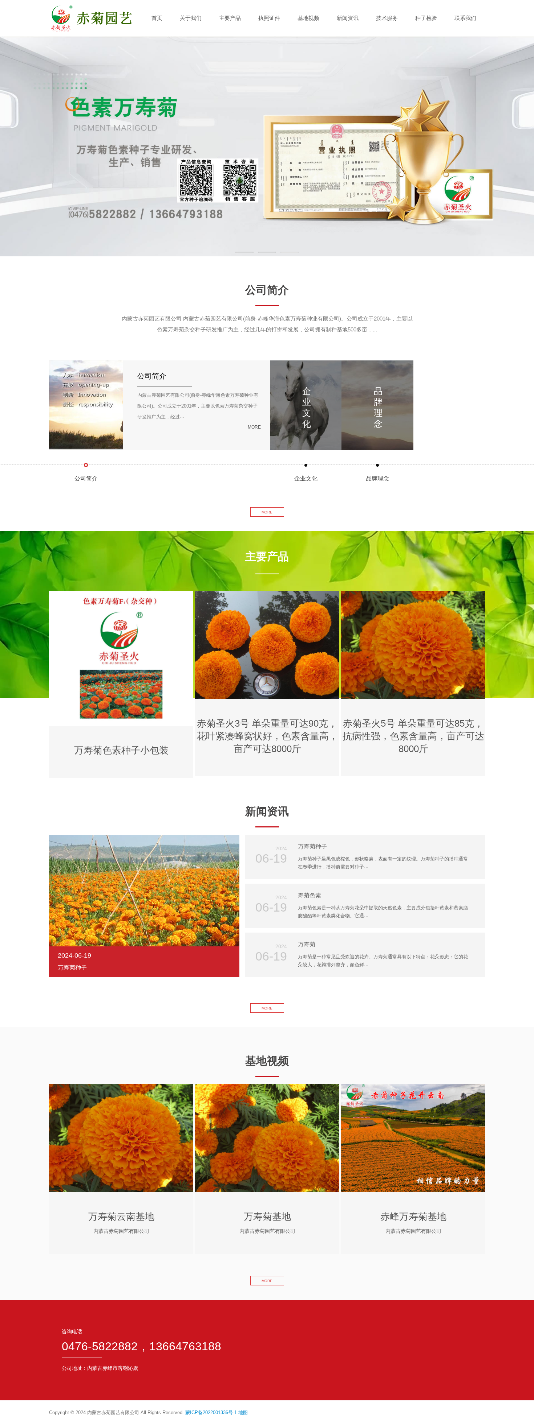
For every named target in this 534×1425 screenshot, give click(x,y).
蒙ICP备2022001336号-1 (211, 1412)
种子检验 (426, 18)
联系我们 (465, 18)
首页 (156, 18)
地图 (243, 1412)
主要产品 (230, 18)
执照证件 (269, 18)
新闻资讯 (348, 18)
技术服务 (387, 18)
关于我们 (191, 18)
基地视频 (308, 18)
